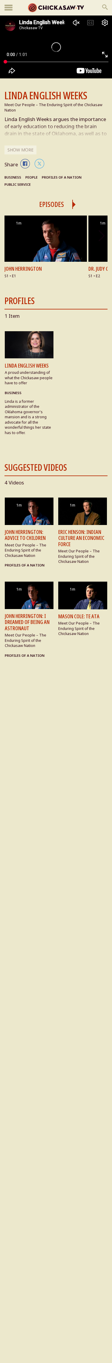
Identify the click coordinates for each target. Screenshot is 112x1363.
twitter (39, 163)
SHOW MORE (20, 150)
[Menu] (8, 8)
